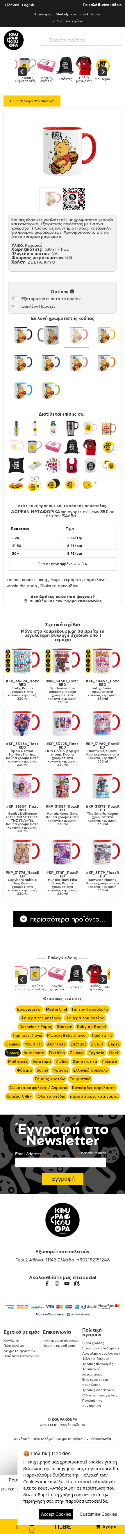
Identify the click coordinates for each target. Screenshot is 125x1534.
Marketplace (66, 14)
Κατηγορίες (43, 14)
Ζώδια (62, 1061)
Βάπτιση (64, 1026)
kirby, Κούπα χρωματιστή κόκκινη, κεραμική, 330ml (102, 689)
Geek (114, 1052)
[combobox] (81, 38)
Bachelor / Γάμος (35, 1026)
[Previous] (22, 71)
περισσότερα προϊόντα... (67, 919)
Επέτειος (78, 1044)
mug (43, 579)
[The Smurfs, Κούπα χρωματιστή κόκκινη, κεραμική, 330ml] (102, 786)
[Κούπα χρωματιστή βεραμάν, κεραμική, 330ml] (48, 390)
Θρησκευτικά (84, 1061)
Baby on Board (91, 1026)
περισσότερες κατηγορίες (94, 1096)
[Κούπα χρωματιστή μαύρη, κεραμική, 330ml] (20, 335)
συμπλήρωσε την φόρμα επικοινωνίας (64, 601)
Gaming (12, 1044)
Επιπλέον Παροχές (39, 306)
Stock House (90, 14)
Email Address (30, 1154)
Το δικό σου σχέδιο (67, 21)
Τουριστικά (80, 1079)
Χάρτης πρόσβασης (59, 1345)
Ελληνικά (12, 5)
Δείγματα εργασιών (19, 1351)
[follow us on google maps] (77, 1283)
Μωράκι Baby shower (67, 1035)
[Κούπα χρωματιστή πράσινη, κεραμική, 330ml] (20, 363)
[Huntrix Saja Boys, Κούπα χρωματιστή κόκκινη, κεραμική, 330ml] (102, 723)
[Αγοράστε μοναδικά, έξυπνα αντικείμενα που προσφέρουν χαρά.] (13, 40)
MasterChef (56, 1009)
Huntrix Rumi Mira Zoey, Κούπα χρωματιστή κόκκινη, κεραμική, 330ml (62, 883)
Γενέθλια (57, 1052)
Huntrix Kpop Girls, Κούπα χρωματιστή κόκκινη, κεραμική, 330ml (62, 815)
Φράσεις (60, 1070)
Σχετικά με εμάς (21, 1332)
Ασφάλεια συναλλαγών (101, 1353)
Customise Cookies (98, 1514)
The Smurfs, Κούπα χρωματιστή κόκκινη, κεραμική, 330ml (102, 815)
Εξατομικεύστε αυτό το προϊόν (51, 298)
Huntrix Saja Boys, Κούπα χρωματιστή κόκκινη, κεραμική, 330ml (102, 752)
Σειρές (114, 1044)
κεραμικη (72, 579)
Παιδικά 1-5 (102, 1035)
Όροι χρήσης (93, 1343)
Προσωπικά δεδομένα (100, 1348)
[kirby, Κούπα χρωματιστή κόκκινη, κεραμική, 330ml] (102, 660)
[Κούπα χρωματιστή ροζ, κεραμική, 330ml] (76, 363)
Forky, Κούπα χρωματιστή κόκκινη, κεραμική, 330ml (22, 689)
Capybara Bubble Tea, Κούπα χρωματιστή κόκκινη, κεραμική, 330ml (22, 883)
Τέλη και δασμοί (95, 1358)
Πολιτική (109, 1061)
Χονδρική (11, 1340)
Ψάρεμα (24, 1070)
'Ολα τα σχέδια (50, 1096)
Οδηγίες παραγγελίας (99, 1395)
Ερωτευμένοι (29, 1009)
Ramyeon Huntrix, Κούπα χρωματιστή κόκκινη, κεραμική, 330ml (102, 881)
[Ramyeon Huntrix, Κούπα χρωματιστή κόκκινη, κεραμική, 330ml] (102, 852)
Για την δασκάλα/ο (90, 1009)
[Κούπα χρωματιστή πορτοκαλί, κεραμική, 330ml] (104, 363)
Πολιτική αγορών (92, 1332)
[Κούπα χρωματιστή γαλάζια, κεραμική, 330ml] (20, 390)
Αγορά (109, 1526)
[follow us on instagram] (57, 1283)
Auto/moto (34, 1052)
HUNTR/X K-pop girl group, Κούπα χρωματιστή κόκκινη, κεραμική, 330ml (62, 754)
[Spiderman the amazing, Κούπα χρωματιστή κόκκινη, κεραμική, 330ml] (62, 660)
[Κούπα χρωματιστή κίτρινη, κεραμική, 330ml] (104, 335)
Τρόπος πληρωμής (97, 1364)
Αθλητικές (56, 1044)
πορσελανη (95, 579)
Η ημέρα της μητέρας (40, 1018)
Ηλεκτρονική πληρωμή (61, 1340)
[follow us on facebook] (47, 1283)
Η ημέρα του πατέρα (85, 1018)
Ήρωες (12, 1052)
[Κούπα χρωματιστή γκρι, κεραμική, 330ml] (48, 335)
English (28, 5)
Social (42, 1070)
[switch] (15, 298)
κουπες (28, 579)
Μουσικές (33, 1044)
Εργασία (96, 1052)
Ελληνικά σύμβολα (90, 1070)
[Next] (102, 71)
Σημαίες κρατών (50, 1079)
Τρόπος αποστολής (98, 1390)
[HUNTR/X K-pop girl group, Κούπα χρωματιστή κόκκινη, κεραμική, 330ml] (62, 723)
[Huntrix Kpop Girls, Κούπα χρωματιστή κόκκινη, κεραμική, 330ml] (62, 786)
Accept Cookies (56, 1514)
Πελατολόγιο (13, 1345)
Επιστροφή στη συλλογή (34, 101)
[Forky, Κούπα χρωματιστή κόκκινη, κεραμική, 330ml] (22, 660)
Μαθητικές (18, 1061)
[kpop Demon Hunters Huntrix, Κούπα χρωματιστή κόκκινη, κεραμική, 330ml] (22, 723)
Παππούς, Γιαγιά (27, 1035)
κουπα (13, 579)
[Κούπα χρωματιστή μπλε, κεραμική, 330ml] (48, 363)
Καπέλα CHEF (19, 1096)
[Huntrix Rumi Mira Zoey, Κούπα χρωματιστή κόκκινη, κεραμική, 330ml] (62, 852)
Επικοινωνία (57, 1332)
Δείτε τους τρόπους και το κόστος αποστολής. (62, 506)
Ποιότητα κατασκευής (21, 1356)
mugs (55, 579)
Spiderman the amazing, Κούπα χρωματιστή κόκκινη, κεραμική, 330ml (62, 691)
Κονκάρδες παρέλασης (93, 1087)
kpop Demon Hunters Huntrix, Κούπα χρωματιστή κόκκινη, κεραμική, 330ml (22, 754)
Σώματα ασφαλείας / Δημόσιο (38, 1087)
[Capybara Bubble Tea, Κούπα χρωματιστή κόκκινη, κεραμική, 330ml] (22, 852)
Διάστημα (42, 1061)
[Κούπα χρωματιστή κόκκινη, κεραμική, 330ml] (76, 335)
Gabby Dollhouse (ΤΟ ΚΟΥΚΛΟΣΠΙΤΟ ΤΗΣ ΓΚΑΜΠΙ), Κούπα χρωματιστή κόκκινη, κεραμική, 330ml (22, 819)
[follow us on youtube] (67, 1283)
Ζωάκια (76, 1052)
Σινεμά (97, 1044)
